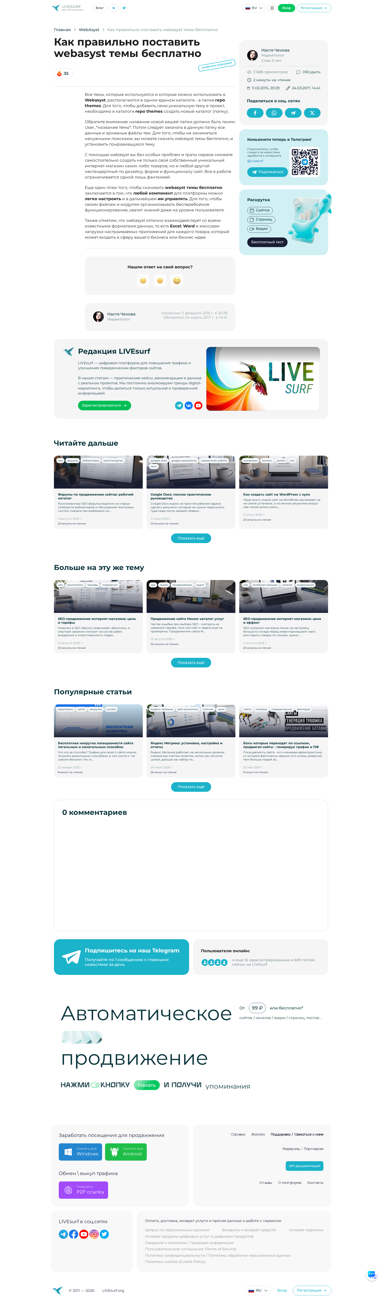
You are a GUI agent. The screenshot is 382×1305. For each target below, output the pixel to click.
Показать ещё (191, 538)
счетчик (208, 709)
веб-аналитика (187, 709)
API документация (304, 1166)
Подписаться (270, 172)
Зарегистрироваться (101, 405)
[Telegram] (124, 8)
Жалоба (258, 1134)
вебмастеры (90, 460)
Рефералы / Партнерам (303, 1149)
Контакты (315, 1183)
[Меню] (272, 8)
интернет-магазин (265, 584)
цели (221, 709)
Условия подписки (306, 1230)
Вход (286, 8)
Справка (238, 1134)
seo (60, 460)
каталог (287, 584)
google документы (184, 460)
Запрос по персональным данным (177, 1230)
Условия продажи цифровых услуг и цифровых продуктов (199, 1236)
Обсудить (311, 72)
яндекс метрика (162, 709)
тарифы (92, 584)
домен (281, 460)
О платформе (289, 1183)
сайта (81, 709)
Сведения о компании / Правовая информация (189, 1243)
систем (111, 709)
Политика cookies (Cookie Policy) (175, 1262)
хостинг (267, 460)
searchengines (113, 460)
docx (154, 466)
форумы (72, 460)
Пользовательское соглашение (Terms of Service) (190, 1249)
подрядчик (110, 584)
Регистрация (311, 8)
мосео (164, 584)
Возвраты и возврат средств (249, 1230)
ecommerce (75, 584)
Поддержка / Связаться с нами (297, 1134)
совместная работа (214, 460)
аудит (200, 584)
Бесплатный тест (267, 242)
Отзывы (265, 1183)
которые (261, 709)
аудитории (65, 709)
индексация (305, 584)
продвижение (182, 584)
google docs (159, 460)
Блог (100, 8)
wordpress (250, 460)
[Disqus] (191, 871)
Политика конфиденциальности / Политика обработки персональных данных (218, 1255)
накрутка (95, 709)
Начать (147, 1085)
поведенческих (282, 709)
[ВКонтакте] (113, 8)
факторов (303, 709)
